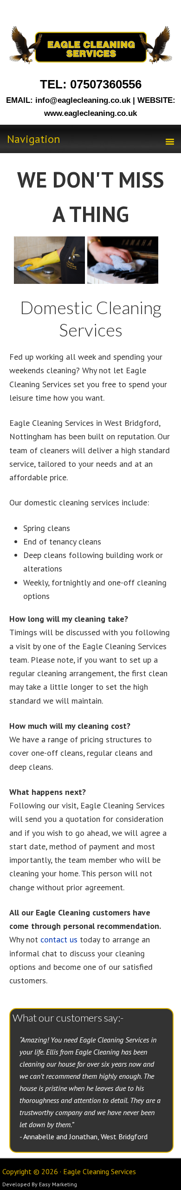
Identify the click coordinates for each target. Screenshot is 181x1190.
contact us (59, 939)
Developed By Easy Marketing (39, 1184)
